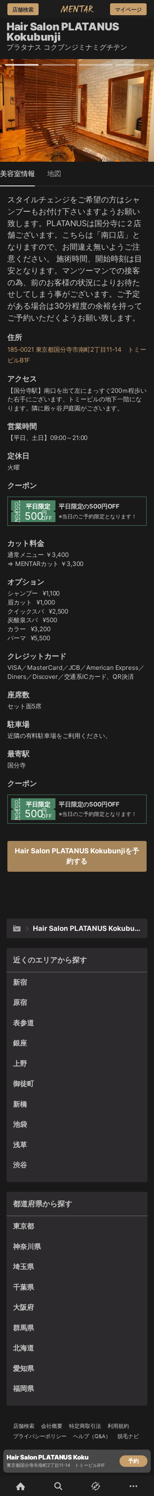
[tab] (17, 174)
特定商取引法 (85, 1426)
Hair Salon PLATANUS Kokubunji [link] (88, 928)
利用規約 (118, 1426)
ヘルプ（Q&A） (92, 1436)
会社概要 (51, 1426)
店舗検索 (23, 1426)
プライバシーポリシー (40, 1436)
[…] (16, 928)
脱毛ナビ (128, 1436)
